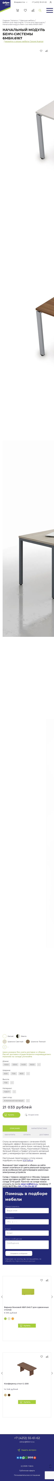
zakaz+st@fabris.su (29, 1184)
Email (7, 1229)
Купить (11, 1115)
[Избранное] (25, 10)
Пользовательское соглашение (27, 1475)
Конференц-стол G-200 (16, 1383)
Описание (15, 1128)
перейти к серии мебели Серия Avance (24, 41)
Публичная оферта (27, 1471)
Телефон (9, 1218)
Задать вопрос (28, 1450)
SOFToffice (28, 1160)
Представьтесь (12, 1206)
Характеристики (39, 1128)
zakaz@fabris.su (27, 1442)
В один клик (33, 1115)
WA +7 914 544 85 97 (27, 1186)
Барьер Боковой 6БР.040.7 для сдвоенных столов (26, 1308)
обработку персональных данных (20, 1261)
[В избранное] (41, 51)
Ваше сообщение (13, 1239)
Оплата (27, 1135)
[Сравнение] (33, 10)
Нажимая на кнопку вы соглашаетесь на (23, 1260)
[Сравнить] (47, 51)
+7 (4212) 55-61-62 (39, 2)
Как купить (10, 1135)
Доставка (44, 1135)
